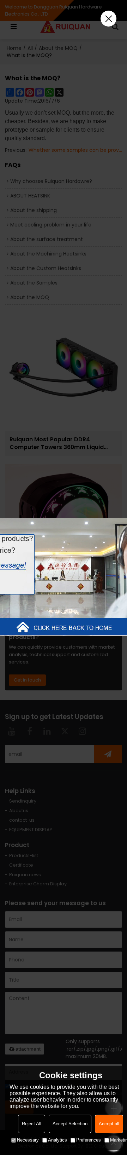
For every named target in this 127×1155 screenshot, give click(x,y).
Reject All (31, 1123)
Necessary (28, 1140)
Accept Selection (70, 1123)
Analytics (57, 1140)
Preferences (88, 1140)
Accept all (109, 1123)
